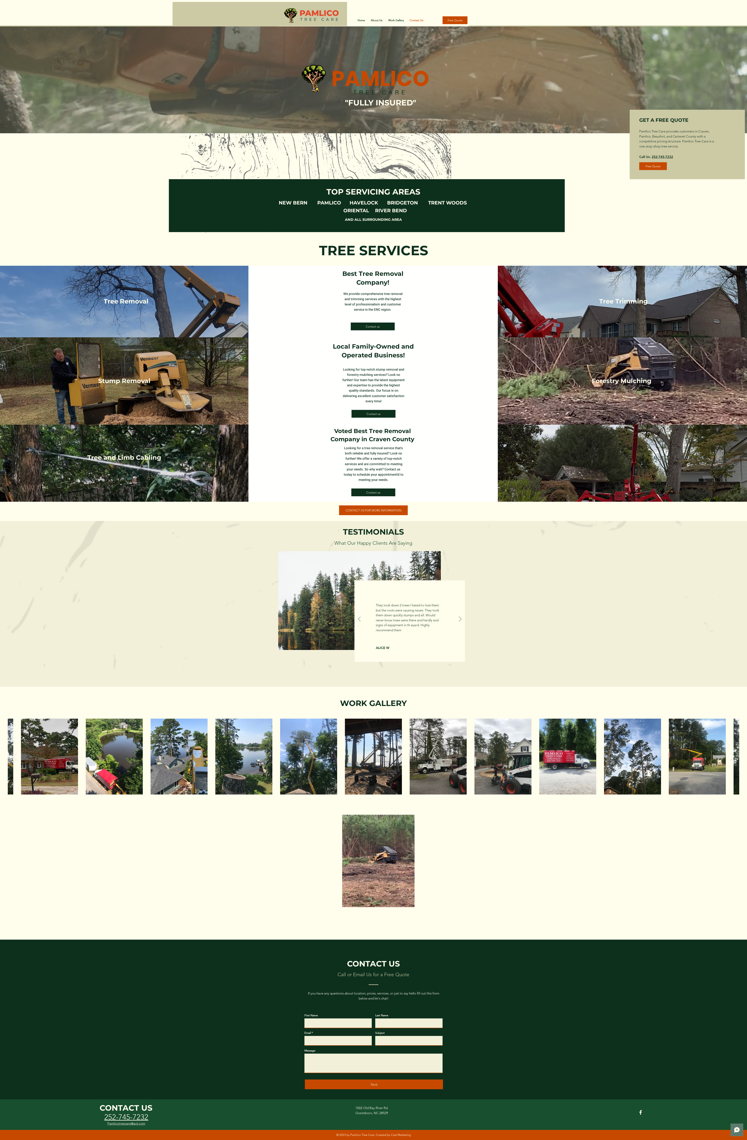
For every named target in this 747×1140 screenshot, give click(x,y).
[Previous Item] (14, 756)
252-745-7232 (378, 4)
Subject (380, 1032)
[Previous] (359, 619)
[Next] (460, 619)
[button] (410, 903)
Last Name (381, 1015)
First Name (311, 1015)
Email (307, 1032)
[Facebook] (640, 1112)
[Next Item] (732, 756)
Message (309, 1050)
